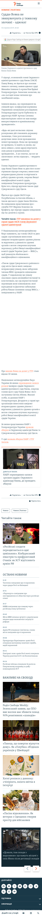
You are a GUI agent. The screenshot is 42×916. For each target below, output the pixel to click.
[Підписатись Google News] (9, 886)
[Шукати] (38, 913)
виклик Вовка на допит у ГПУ (19, 371)
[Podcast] (9, 891)
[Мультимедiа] (23, 913)
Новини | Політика (10, 10)
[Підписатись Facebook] (3, 886)
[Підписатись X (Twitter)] (14, 886)
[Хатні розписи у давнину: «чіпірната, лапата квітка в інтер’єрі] (21, 765)
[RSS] (3, 891)
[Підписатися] (14, 891)
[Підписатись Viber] (30, 886)
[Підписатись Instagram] (25, 886)
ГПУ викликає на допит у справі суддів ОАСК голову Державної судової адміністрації (20, 222)
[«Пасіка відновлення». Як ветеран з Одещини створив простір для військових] (21, 800)
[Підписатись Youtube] (20, 886)
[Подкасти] (30, 913)
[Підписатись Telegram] (36, 886)
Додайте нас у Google (10, 913)
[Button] (15, 33)
